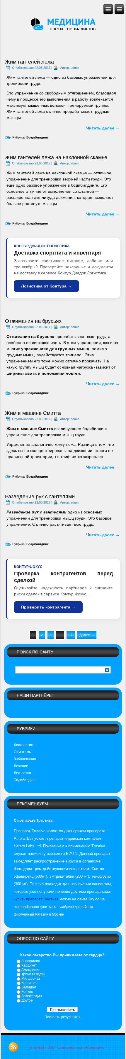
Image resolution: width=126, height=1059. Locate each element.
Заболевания (25, 759)
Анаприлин (30, 961)
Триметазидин (33, 974)
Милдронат (30, 978)
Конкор (27, 992)
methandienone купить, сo (35, 907)
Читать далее (102, 128)
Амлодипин (30, 970)
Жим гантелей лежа (29, 62)
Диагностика (24, 745)
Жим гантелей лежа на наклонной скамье (56, 157)
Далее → (86, 635)
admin (75, 67)
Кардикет (29, 965)
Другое (27, 1000)
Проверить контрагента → (48, 607)
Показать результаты (62, 1017)
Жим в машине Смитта (33, 413)
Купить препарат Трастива (36, 899)
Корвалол (29, 983)
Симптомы (23, 752)
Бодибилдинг (37, 137)
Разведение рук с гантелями (40, 496)
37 (71, 635)
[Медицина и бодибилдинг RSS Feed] (13, 1047)
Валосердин (31, 996)
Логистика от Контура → (46, 286)
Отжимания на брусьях (33, 321)
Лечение (21, 766)
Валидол (28, 987)
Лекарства (22, 773)
